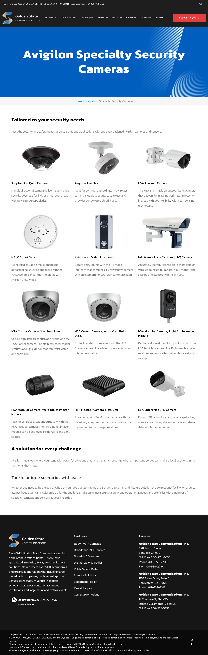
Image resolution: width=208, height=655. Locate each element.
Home (78, 101)
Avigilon (91, 101)
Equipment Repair (85, 581)
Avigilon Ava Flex (86, 183)
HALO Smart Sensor (25, 257)
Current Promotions (86, 594)
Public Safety (69, 17)
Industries (131, 17)
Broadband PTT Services (89, 550)
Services (101, 17)
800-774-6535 (33, 3)
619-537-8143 (60, 3)
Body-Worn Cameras (87, 543)
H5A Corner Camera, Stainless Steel (36, 331)
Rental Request (83, 588)
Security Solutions (85, 575)
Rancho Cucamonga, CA (79, 3)
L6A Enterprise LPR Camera (157, 410)
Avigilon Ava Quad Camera (29, 183)
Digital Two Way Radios (88, 562)
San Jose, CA (19, 3)
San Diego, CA (47, 3)
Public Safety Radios (86, 569)
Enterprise (50, 17)
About (145, 17)
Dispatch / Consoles (86, 556)
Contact (159, 17)
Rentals (116, 17)
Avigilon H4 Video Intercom (94, 257)
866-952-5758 (97, 3)
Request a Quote (189, 17)
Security (86, 17)
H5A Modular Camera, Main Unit (96, 410)
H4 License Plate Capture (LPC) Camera (165, 257)
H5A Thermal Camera (153, 183)
